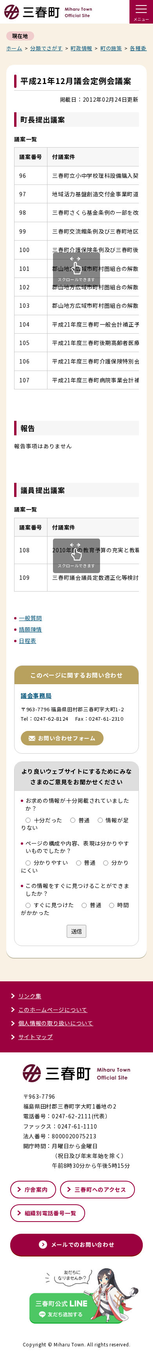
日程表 (27, 641)
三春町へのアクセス (100, 1189)
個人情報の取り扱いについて (55, 1023)
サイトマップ (35, 1037)
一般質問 (30, 618)
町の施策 (111, 48)
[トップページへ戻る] (48, 16)
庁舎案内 (36, 1189)
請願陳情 (30, 629)
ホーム (14, 48)
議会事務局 (36, 695)
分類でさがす (46, 48)
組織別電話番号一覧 (50, 1213)
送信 (76, 931)
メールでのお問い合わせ (83, 1244)
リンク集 (30, 996)
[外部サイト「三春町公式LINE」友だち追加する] (76, 1297)
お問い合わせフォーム (67, 738)
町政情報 (81, 48)
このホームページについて (52, 1010)
